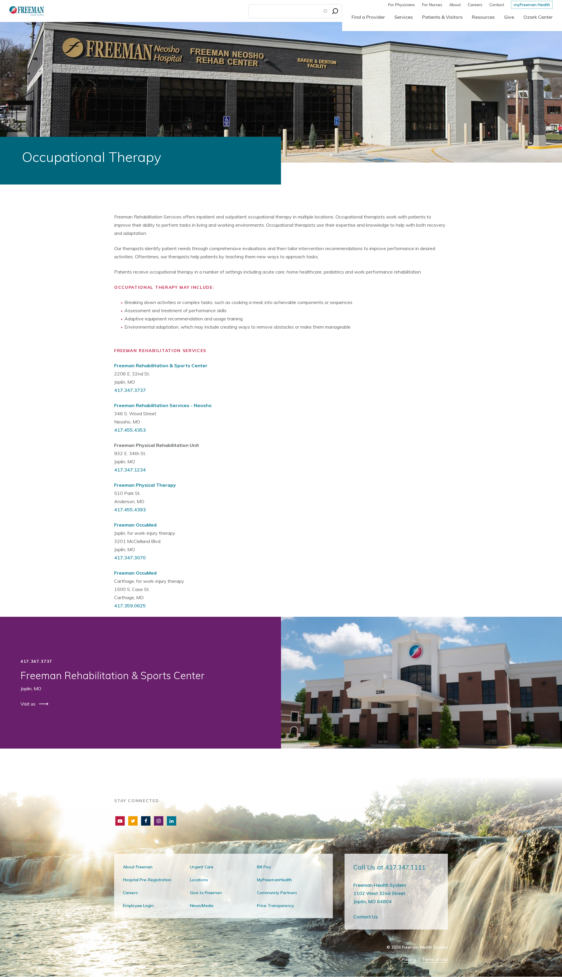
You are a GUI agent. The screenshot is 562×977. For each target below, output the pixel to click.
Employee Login (138, 905)
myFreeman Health (532, 4)
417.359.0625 (130, 606)
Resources (483, 17)
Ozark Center (538, 17)
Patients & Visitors (442, 17)
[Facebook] (145, 821)
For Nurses (432, 4)
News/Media (201, 905)
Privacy (409, 959)
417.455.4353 (130, 430)
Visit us (28, 704)
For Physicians (401, 4)
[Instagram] (158, 821)
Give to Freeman (206, 892)
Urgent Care (201, 867)
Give (509, 17)
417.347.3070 (130, 558)
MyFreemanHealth (274, 879)
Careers (475, 4)
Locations (199, 879)
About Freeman (138, 867)
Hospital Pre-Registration (147, 879)
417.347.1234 (130, 470)
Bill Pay (264, 867)
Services (403, 17)
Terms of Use (435, 959)
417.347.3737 (130, 390)
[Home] (22, 11)
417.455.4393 (130, 510)
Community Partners (277, 892)
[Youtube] (120, 821)
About (455, 4)
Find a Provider (368, 17)
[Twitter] (133, 821)
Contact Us (365, 917)
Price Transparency (275, 905)
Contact (496, 4)
